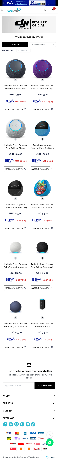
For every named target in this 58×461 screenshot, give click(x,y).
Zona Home (22, 50)
